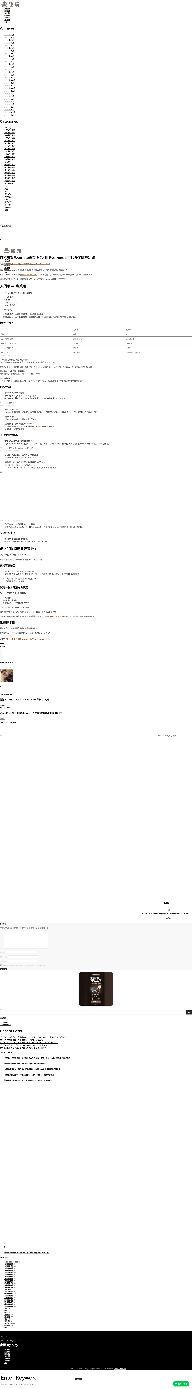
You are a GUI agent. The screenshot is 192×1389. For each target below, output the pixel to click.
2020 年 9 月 (9, 93)
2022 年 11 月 (9, 80)
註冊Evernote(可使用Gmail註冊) (55, 616)
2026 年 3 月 (9, 45)
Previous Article (6, 694)
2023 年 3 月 (9, 72)
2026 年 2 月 (9, 48)
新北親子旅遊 (9, 165)
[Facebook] (0, 236)
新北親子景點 (9, 167)
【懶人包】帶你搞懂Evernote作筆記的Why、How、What (27, 264)
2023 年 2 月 (9, 75)
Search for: (4, 1373)
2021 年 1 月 (9, 83)
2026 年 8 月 (9, 35)
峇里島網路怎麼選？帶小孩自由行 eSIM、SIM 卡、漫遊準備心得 (25, 1045)
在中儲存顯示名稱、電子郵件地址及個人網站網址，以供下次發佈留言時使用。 (24, 965)
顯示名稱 (3, 952)
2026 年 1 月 (9, 51)
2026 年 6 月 (9, 40)
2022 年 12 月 (9, 77)
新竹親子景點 (9, 175)
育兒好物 (7, 17)
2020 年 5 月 (9, 99)
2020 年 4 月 (9, 101)
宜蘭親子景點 (9, 159)
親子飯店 (7, 11)
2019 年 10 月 (9, 112)
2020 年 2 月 (9, 107)
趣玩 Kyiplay (9, 1345)
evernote (7, 667)
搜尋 (1, 1009)
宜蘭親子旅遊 (9, 157)
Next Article (5, 707)
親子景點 (7, 13)
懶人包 (7, 162)
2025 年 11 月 (9, 53)
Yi (0, 687)
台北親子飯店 (9, 146)
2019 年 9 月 (9, 115)
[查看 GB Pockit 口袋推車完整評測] (96, 989)
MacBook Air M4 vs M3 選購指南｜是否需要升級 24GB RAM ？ (166, 913)
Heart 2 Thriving (120, 1369)
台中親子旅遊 (9, 130)
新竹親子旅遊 (9, 173)
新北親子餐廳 (9, 170)
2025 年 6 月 (9, 61)
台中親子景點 (9, 133)
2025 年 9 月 (9, 56)
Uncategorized (10, 127)
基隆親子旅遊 (9, 151)
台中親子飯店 (9, 135)
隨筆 (6, 210)
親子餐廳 (7, 15)
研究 (6, 189)
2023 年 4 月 (9, 69)
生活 (5, 22)
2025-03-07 (169, 918)
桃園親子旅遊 (9, 181)
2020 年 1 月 (9, 109)
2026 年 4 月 (9, 43)
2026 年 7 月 (9, 37)
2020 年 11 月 (9, 88)
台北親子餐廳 (9, 149)
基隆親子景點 (9, 154)
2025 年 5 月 (9, 64)
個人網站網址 (3, 961)
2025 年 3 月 (9, 67)
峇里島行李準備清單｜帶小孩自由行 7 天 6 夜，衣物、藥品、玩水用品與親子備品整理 (33, 1037)
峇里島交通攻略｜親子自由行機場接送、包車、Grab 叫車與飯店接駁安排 (29, 1043)
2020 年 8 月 (9, 96)
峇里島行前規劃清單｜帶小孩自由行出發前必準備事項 (21, 1040)
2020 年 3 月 (9, 104)
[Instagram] (0, 239)
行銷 (6, 199)
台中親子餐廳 (9, 138)
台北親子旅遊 (9, 141)
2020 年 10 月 (9, 91)
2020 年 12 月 (9, 85)
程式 (6, 191)
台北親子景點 (9, 143)
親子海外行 (8, 205)
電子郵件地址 (4, 957)
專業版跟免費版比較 (29, 275)
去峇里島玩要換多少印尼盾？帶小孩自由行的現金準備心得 (23, 1048)
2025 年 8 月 (9, 59)
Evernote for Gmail (41, 426)
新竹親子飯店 (9, 178)
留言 (1, 948)
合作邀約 (7, 9)
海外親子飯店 (9, 183)
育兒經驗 (7, 20)
